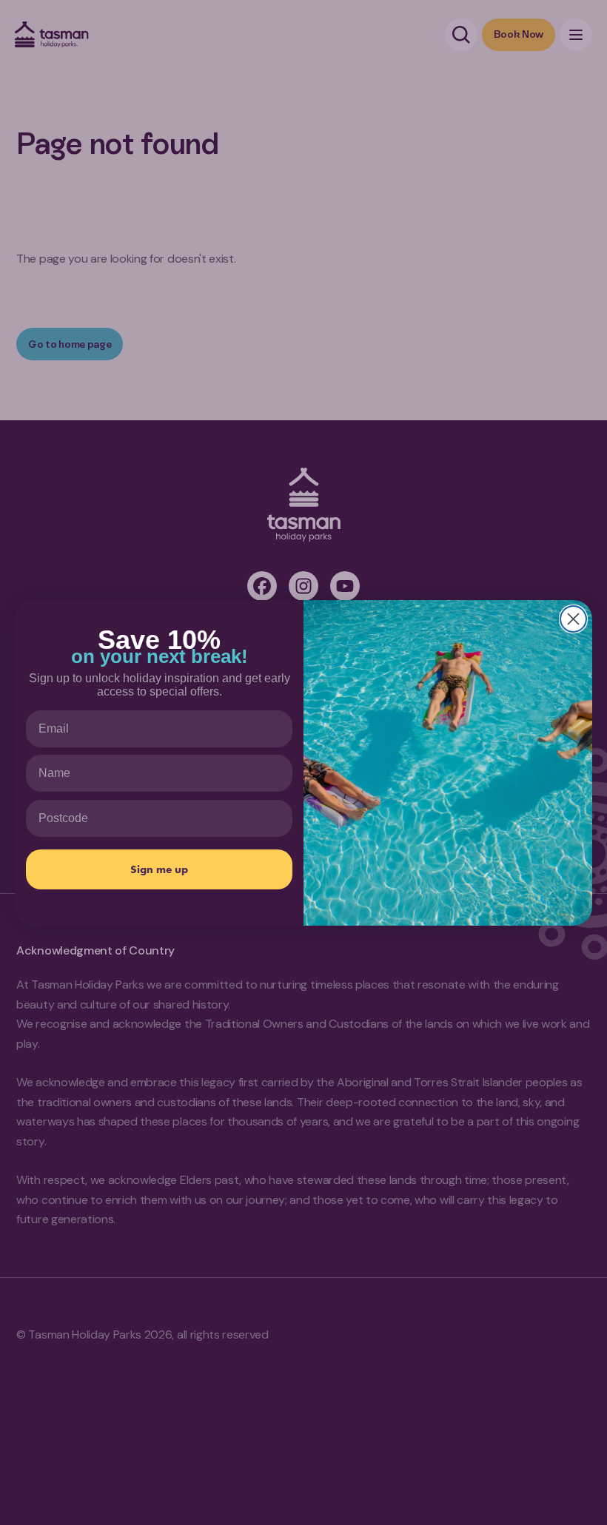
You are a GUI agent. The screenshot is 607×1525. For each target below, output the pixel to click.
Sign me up (159, 869)
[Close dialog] (573, 619)
